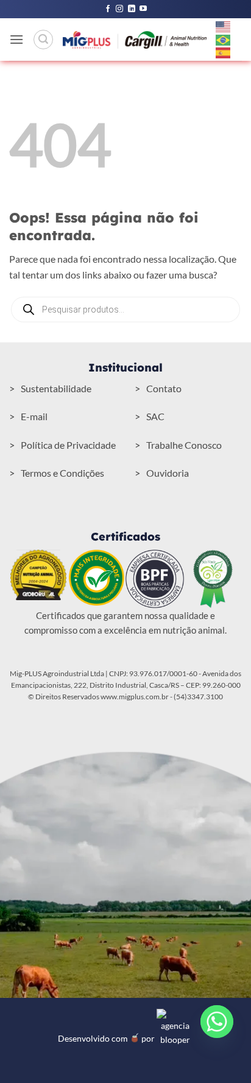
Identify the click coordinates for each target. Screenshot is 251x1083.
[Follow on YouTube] (143, 9)
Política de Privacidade (68, 445)
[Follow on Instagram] (119, 9)
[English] (224, 25)
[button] (16, 39)
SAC (155, 416)
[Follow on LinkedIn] (131, 9)
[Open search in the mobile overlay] (125, 309)
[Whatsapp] (216, 1021)
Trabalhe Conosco (184, 445)
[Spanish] (224, 52)
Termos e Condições (62, 473)
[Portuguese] (224, 39)
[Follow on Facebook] (107, 9)
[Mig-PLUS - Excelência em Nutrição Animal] (135, 39)
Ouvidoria (167, 473)
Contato (164, 388)
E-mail (34, 416)
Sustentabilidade (56, 388)
